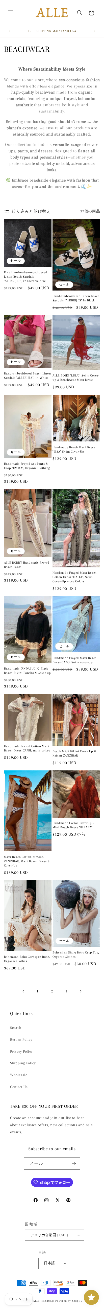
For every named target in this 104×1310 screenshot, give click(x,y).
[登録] (74, 1163)
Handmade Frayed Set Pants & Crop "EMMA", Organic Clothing (27, 466)
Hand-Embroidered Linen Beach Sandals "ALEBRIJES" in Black (76, 298)
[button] (10, 13)
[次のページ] (80, 991)
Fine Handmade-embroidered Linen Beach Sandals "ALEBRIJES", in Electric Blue (25, 277)
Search (15, 1028)
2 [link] (52, 991)
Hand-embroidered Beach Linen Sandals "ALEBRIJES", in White (27, 376)
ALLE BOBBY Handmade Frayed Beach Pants (26, 565)
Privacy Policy (21, 1051)
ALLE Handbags (44, 1300)
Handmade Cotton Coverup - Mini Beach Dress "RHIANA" (73, 825)
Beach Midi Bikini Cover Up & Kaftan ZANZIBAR (74, 753)
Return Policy (21, 1039)
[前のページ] (23, 991)
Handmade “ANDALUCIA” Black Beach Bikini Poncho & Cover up (27, 671)
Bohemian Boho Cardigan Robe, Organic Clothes (27, 959)
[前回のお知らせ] (9, 31)
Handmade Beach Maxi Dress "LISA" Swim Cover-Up (74, 449)
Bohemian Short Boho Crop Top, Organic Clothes (76, 955)
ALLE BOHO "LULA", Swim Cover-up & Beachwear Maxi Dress (76, 378)
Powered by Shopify (68, 1300)
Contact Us (19, 1087)
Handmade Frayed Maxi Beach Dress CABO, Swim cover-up (75, 660)
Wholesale (19, 1075)
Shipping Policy (23, 1063)
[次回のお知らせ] (94, 31)
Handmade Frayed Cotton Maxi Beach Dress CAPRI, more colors (27, 748)
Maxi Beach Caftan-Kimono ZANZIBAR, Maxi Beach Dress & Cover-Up (27, 861)
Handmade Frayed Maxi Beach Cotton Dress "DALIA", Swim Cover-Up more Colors (75, 577)
